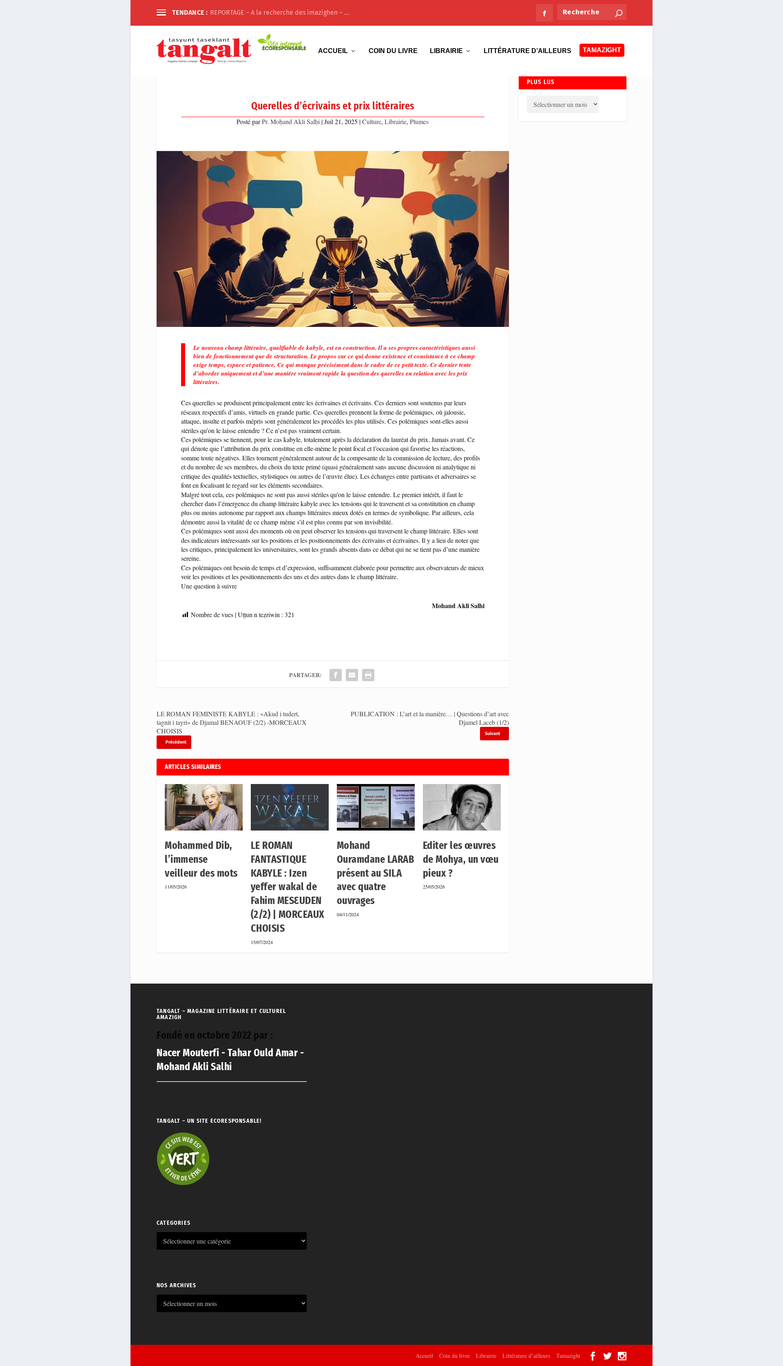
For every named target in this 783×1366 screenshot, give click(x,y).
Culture (371, 121)
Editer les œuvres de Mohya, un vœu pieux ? (461, 859)
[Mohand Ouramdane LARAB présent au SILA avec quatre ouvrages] (376, 807)
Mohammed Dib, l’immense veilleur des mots (201, 859)
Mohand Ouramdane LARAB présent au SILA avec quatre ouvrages (375, 873)
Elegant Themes (200, 1355)
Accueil (333, 51)
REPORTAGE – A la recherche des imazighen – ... (279, 12)
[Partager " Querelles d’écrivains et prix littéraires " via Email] (352, 675)
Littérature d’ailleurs (527, 51)
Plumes (419, 121)
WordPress (266, 1355)
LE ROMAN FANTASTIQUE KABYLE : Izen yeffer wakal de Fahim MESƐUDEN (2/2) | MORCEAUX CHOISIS (288, 887)
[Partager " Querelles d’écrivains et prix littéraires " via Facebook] (335, 675)
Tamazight (602, 50)
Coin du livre (393, 51)
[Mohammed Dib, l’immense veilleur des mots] (204, 807)
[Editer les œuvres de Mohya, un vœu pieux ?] (462, 807)
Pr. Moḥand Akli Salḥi (291, 121)
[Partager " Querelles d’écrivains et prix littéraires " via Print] (368, 675)
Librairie (446, 51)
